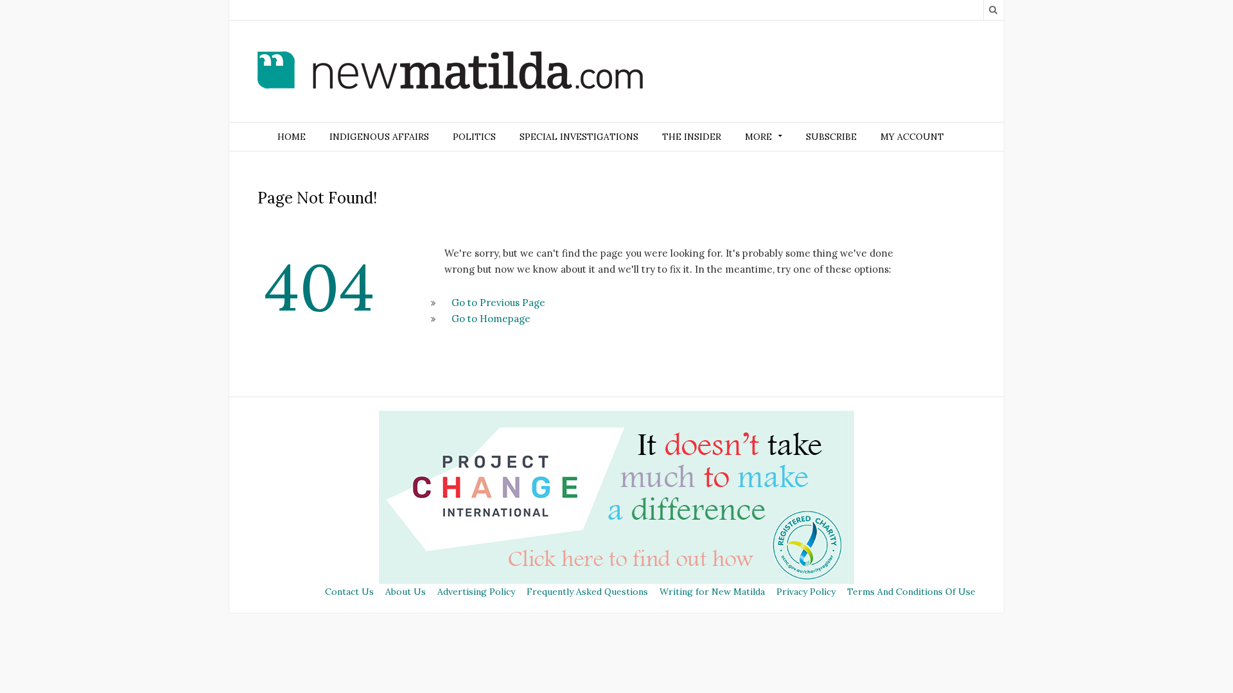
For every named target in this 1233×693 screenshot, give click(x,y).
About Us (405, 591)
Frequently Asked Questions (587, 591)
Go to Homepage (490, 318)
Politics (474, 136)
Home (291, 136)
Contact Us (349, 591)
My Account (912, 136)
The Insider (691, 136)
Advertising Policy (476, 591)
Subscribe (831, 136)
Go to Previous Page (498, 302)
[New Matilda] (450, 72)
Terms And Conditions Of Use (911, 591)
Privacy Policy (805, 591)
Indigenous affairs (379, 136)
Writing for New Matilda (712, 591)
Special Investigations (579, 136)
